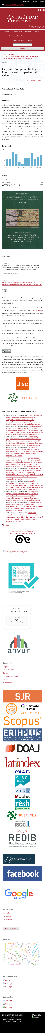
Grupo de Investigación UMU (22, 531)
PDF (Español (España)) (34, 81)
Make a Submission (11, 929)
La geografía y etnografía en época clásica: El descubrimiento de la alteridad (23, 439)
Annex (30, 40)
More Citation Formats (11, 274)
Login (42, 2)
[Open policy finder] (22, 383)
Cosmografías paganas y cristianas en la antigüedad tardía (22, 493)
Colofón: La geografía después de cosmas (21, 514)
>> (8, 525)
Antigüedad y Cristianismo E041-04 (22, 533)
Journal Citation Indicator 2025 (17, 612)
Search (22, 48)
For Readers (7, 913)
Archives (28, 32)
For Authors (7, 916)
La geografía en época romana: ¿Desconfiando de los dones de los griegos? (23, 460)
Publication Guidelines (17, 36)
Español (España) (9, 670)
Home (7, 32)
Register (35, 2)
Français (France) (9, 682)
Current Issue (17, 32)
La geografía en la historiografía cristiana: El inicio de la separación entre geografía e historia (23, 470)
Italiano (5, 673)
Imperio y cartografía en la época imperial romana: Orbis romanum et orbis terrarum (24, 428)
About (36, 32)
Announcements (18, 40)
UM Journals (26, 2)
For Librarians (7, 919)
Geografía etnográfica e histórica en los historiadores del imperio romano (22, 483)
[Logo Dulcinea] (23, 397)
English (5, 667)
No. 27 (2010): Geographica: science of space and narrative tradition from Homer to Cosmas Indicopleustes (20, 57)
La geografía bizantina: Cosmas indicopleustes (21, 448)
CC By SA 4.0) (38, 310)
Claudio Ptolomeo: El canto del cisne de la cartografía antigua (24, 417)
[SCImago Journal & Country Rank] (15, 552)
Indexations (32, 36)
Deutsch (6, 679)
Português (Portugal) (10, 676)
